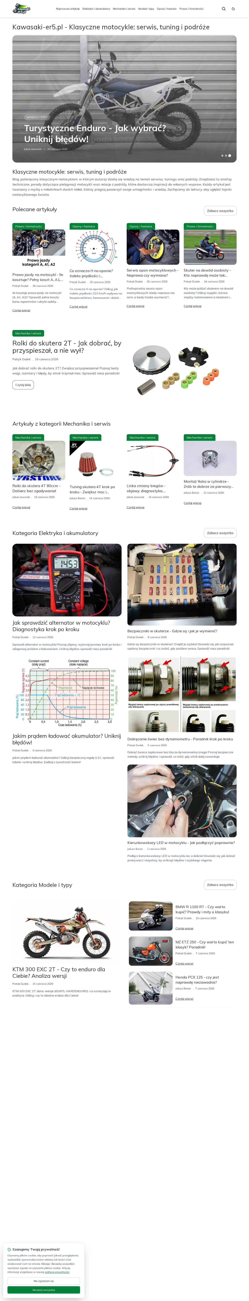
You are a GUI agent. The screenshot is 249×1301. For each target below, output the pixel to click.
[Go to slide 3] (229, 155)
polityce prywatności (57, 1272)
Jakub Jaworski (33, 149)
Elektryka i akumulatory (96, 8)
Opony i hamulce (167, 8)
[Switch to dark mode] (233, 8)
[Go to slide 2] (226, 156)
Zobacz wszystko (220, 211)
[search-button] (224, 9)
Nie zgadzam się (44, 1281)
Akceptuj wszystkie (43, 1290)
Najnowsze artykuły (68, 8)
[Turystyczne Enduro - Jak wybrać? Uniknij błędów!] (124, 99)
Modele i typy (146, 8)
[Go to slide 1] (222, 156)
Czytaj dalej (23, 385)
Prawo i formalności (191, 8)
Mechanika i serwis (124, 8)
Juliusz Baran (77, 498)
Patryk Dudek (20, 286)
